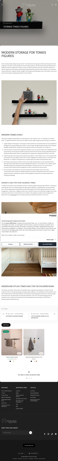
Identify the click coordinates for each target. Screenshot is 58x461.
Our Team (32, 390)
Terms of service (25, 458)
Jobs (17, 404)
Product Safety (19, 408)
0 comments (5, 308)
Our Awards (33, 397)
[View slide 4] (31, 378)
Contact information (42, 458)
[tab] (6, 325)
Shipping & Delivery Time (6, 400)
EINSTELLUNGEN (28, 244)
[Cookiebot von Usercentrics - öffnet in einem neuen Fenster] (50, 216)
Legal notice (36, 458)
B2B (17, 406)
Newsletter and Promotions (19, 401)
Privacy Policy (4, 395)
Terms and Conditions (6, 390)
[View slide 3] (30, 378)
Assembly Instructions (21, 398)
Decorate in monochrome (14, 316)
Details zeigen (50, 239)
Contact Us (4, 403)
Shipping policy (31, 458)
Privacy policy (20, 458)
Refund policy (15, 458)
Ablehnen (10, 244)
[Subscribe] (30, 432)
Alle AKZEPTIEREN (47, 244)
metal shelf (13, 194)
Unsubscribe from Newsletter (5, 405)
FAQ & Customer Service (20, 396)
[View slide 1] (26, 378)
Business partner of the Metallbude (35, 400)
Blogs (17, 393)
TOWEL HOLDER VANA (12, 357)
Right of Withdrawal (6, 397)
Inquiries (18, 390)
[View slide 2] (28, 378)
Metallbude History (34, 395)
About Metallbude (34, 393)
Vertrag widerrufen (29, 445)
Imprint (3, 393)
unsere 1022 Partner (11, 223)
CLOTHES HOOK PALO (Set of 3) (34, 357)
